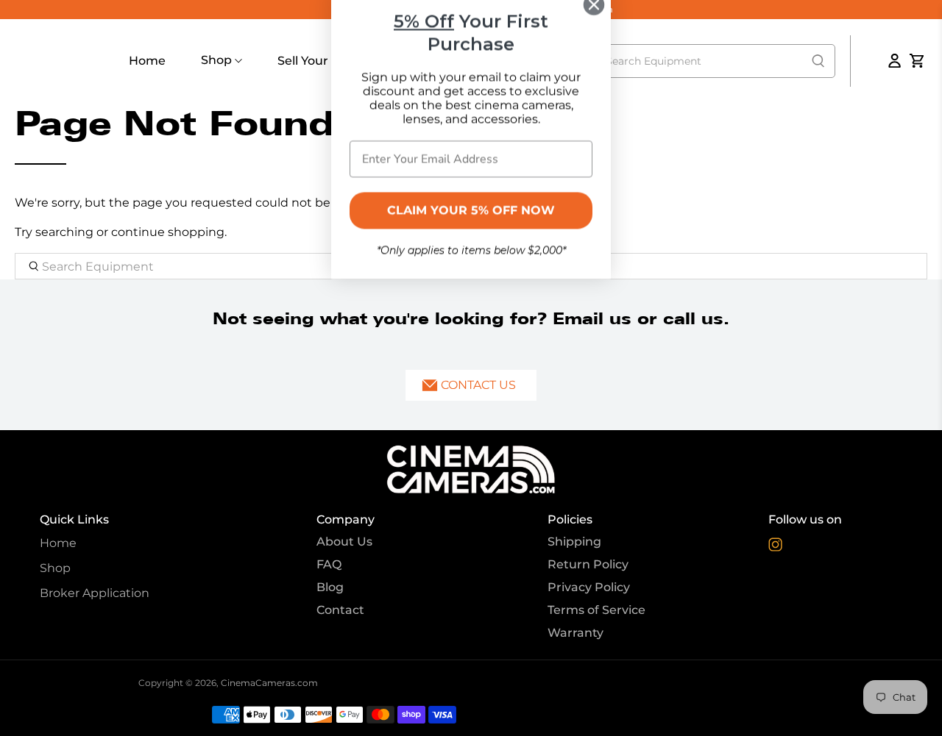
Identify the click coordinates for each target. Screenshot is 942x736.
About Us (344, 542)
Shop (218, 60)
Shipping (574, 542)
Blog (330, 587)
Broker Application (94, 593)
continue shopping (167, 232)
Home (147, 61)
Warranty (575, 633)
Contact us (478, 385)
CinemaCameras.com (269, 682)
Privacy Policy (589, 587)
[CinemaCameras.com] (471, 469)
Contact (340, 610)
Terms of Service (596, 610)
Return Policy (588, 564)
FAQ (328, 564)
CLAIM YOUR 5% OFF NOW (471, 234)
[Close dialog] (594, 28)
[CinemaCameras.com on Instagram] (775, 548)
